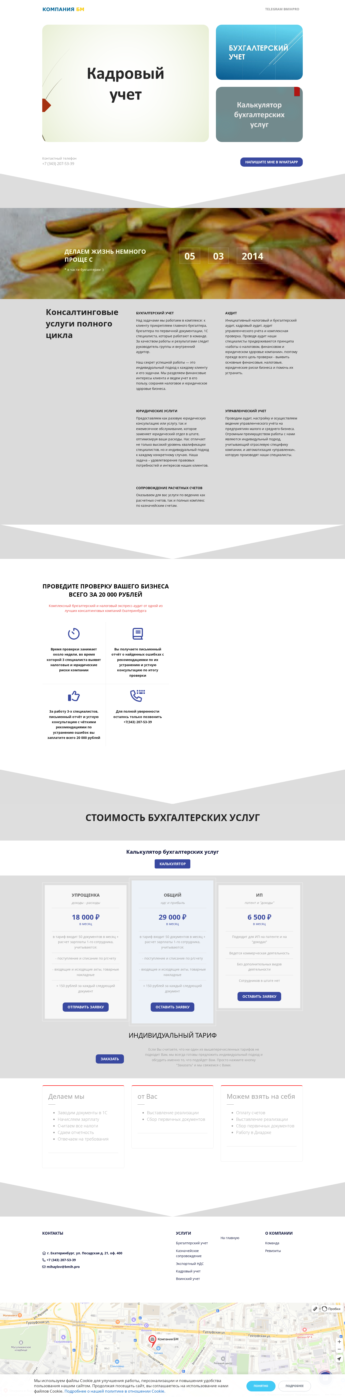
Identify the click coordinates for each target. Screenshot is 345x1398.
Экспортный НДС (190, 1263)
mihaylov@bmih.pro (63, 1266)
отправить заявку (86, 1007)
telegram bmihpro (282, 9)
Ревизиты (273, 1250)
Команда (272, 1243)
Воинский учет (188, 1278)
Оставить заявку (173, 1007)
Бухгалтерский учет (192, 1243)
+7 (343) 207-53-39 (61, 1260)
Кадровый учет (188, 1271)
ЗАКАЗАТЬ (110, 1058)
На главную (230, 1238)
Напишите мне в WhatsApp (271, 162)
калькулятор (173, 863)
